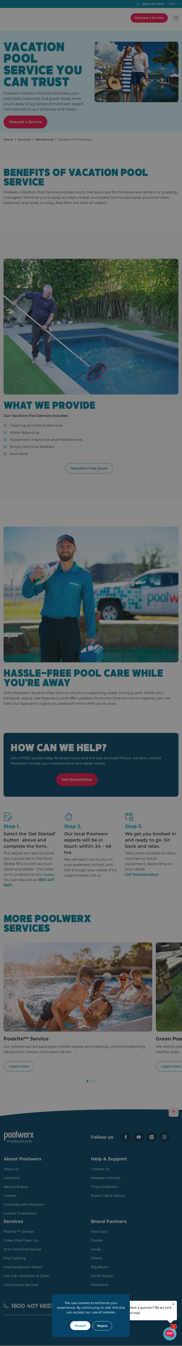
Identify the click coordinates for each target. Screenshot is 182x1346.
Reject (102, 1326)
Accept (80, 1326)
